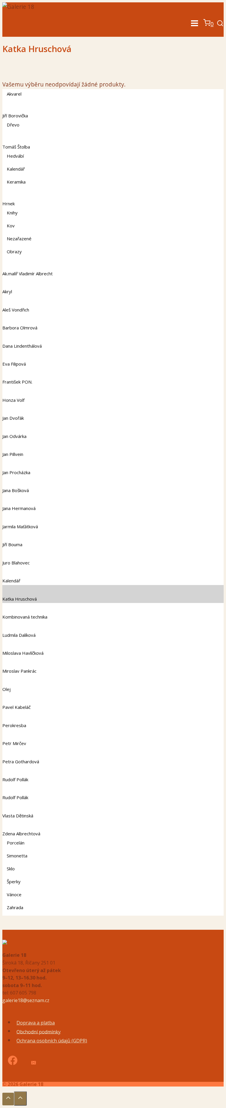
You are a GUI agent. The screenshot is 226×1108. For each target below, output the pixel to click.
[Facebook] (12, 1061)
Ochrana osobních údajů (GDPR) (51, 1040)
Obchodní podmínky (38, 1031)
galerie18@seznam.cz (25, 1000)
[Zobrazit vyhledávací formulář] (220, 24)
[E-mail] (33, 1061)
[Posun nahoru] (8, 1099)
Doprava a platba (35, 1022)
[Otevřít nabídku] (194, 24)
